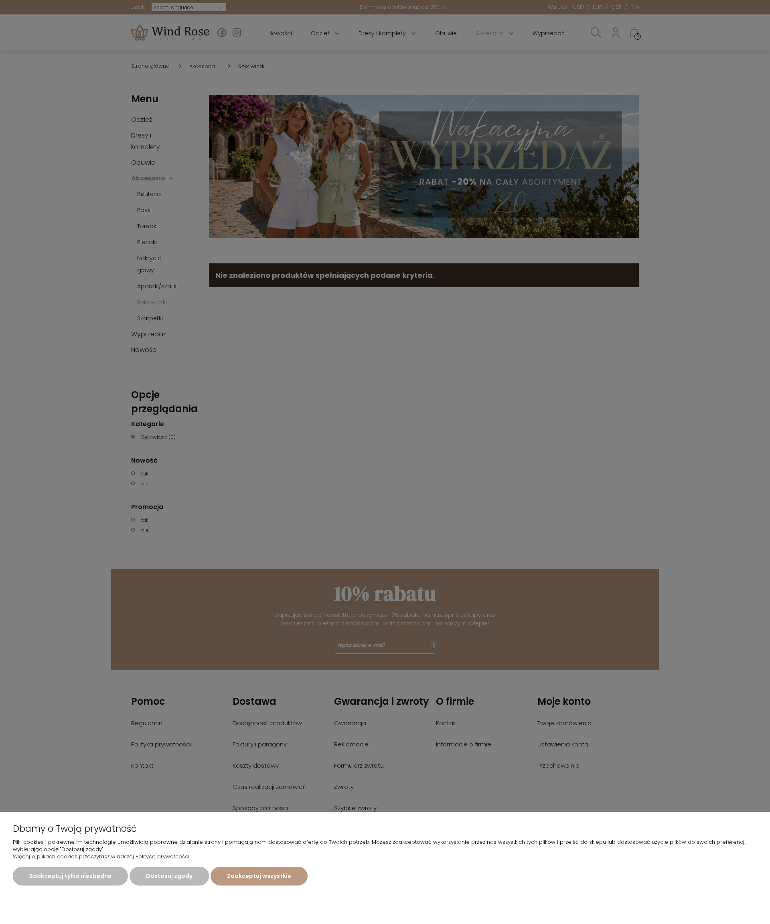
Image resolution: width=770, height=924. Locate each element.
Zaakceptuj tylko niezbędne (70, 876)
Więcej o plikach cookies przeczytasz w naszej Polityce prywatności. (101, 856)
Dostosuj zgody (169, 876)
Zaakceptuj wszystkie (259, 876)
